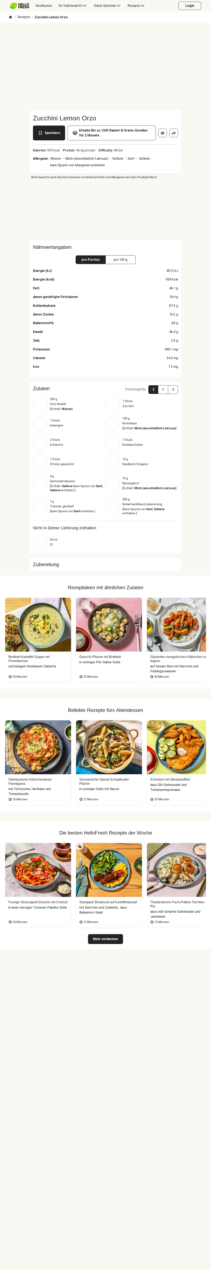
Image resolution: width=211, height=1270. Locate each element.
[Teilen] (173, 133)
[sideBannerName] (105, 210)
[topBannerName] (105, 35)
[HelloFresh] (19, 6)
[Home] (10, 17)
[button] (105, 388)
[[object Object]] (162, 133)
